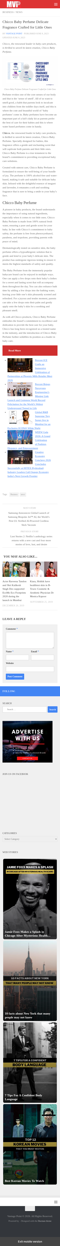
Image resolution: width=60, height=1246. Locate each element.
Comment (12, 629)
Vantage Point (14, 33)
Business (8, 12)
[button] (30, 899)
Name (10, 651)
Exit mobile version (30, 1241)
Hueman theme (45, 1221)
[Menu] (56, 4)
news (23, 494)
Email (35, 651)
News (19, 12)
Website (10, 663)
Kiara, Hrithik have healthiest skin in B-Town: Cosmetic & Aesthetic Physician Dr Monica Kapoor (42, 589)
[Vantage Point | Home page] (17, 4)
